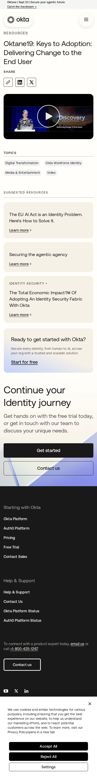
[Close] (90, 704)
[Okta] (18, 19)
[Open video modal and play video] (48, 116)
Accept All (48, 746)
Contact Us (13, 601)
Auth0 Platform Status (22, 620)
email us (77, 644)
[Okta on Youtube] (6, 691)
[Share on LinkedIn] (20, 82)
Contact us (22, 665)
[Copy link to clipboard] (8, 82)
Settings (49, 767)
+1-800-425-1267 (24, 649)
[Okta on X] (16, 691)
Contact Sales (15, 557)
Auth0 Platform (16, 528)
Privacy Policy (31, 732)
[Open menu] (86, 20)
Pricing (9, 538)
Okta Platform (15, 519)
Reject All (48, 757)
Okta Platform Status (21, 611)
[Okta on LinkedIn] (26, 691)
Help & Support (17, 592)
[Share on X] (31, 82)
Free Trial (11, 547)
